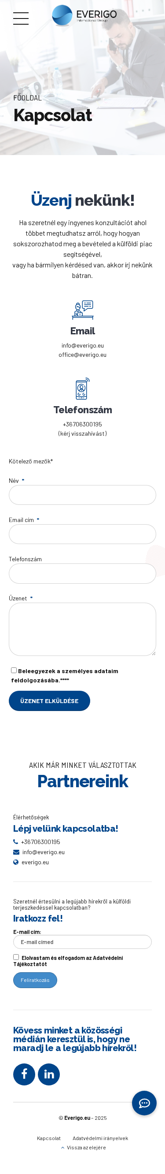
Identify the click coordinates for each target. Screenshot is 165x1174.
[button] (144, 1102)
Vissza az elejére (86, 1147)
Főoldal (27, 97)
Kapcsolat (49, 1138)
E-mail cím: (27, 932)
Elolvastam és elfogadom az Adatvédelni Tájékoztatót (68, 961)
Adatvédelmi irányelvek (100, 1138)
